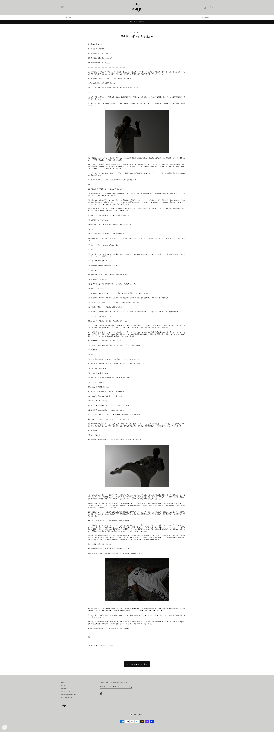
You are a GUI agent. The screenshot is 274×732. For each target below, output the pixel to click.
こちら (101, 44)
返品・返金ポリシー (67, 697)
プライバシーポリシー (67, 691)
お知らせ (63, 682)
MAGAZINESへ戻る (138, 664)
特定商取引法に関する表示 (68, 694)
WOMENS (205, 17)
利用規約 (63, 688)
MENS (68, 17)
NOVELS (136, 32)
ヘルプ (63, 685)
